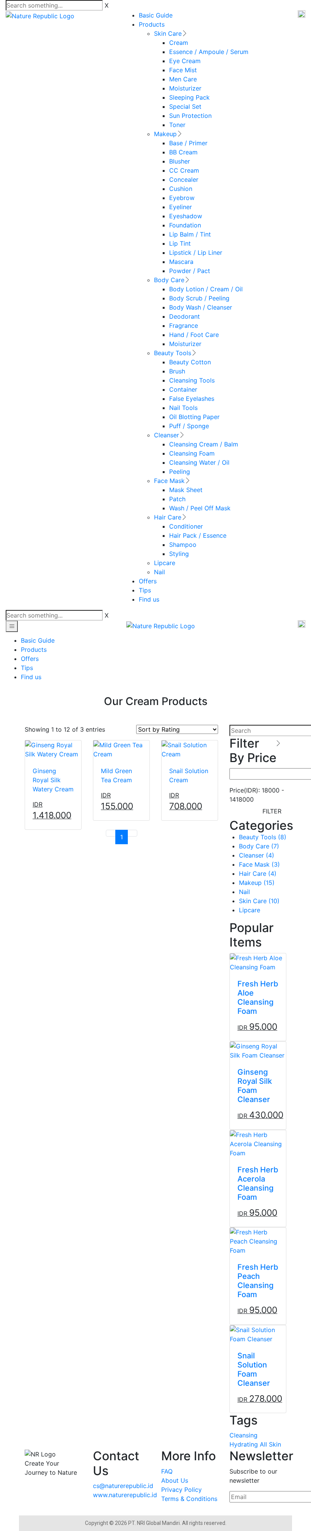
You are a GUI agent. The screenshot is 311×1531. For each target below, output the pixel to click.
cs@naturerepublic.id (123, 1486)
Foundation (185, 225)
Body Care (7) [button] (259, 846)
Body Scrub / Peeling (199, 298)
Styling (179, 553)
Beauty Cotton (190, 362)
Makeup (165, 134)
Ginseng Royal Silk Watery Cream (53, 780)
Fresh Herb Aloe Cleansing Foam (257, 997)
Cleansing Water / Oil (199, 462)
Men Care (183, 79)
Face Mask (169, 480)
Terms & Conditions (189, 1498)
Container (183, 389)
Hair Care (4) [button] (257, 873)
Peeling (179, 471)
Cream (178, 42)
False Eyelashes (191, 398)
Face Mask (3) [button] (259, 864)
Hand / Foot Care (194, 334)
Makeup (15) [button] (257, 882)
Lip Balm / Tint (190, 234)
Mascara (181, 261)
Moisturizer (185, 88)
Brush (177, 371)
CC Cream (184, 170)
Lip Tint (180, 243)
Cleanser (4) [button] (256, 855)
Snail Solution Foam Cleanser (253, 1369)
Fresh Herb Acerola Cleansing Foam (257, 1183)
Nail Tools (183, 407)
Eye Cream (185, 61)
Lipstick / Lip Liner (195, 252)
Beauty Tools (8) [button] (262, 837)
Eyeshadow (185, 216)
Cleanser (166, 435)
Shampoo (182, 544)
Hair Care (167, 517)
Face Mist (183, 70)
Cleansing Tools (192, 380)
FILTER (271, 811)
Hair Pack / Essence (197, 535)
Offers (148, 581)
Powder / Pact (189, 271)
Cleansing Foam (192, 453)
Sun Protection (190, 115)
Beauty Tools (172, 353)
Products (152, 24)
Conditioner (186, 526)
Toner (177, 125)
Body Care (169, 280)
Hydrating (243, 1444)
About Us (174, 1480)
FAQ (167, 1471)
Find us (149, 599)
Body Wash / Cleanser (200, 307)
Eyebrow (182, 198)
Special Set (185, 106)
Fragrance (183, 325)
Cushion (180, 188)
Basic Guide (156, 15)
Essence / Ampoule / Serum (208, 52)
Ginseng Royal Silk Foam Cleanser (254, 1085)
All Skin (270, 1444)
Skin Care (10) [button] (259, 901)
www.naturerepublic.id (125, 1495)
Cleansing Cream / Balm (203, 444)
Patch (177, 499)
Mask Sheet (186, 490)
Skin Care (168, 33)
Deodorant (184, 316)
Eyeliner (180, 207)
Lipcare (164, 563)
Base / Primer (188, 143)
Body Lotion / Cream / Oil (206, 289)
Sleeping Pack (189, 97)
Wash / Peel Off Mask (200, 508)
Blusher (179, 161)
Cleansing (243, 1435)
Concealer (183, 179)
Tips (145, 590)
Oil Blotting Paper (194, 417)
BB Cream (183, 152)
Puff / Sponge (189, 426)
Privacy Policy (181, 1489)
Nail (159, 572)
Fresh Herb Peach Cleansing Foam (257, 1281)
